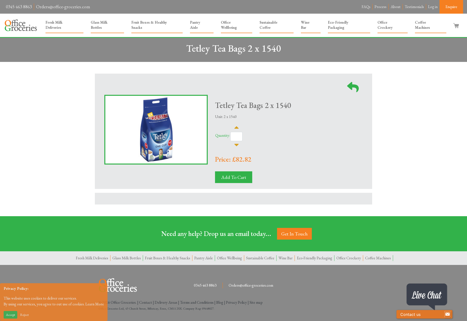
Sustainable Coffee (268, 25)
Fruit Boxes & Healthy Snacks (149, 25)
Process (380, 6)
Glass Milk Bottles (99, 25)
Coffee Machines (422, 25)
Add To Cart (233, 177)
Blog (219, 302)
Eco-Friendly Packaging (338, 25)
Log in (433, 6)
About (396, 6)
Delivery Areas (166, 302)
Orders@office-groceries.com (63, 7)
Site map (256, 302)
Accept (10, 314)
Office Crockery (385, 25)
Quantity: (222, 135)
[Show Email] (447, 314)
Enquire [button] (451, 6)
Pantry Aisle (195, 25)
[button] (456, 25)
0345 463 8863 (19, 7)
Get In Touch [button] (294, 234)
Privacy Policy (236, 302)
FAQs (366, 6)
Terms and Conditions (197, 302)
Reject (24, 314)
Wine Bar (305, 25)
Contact (145, 302)
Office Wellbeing (229, 25)
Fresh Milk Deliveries (54, 25)
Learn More (94, 304)
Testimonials (414, 6)
